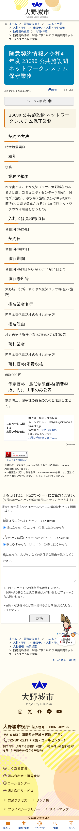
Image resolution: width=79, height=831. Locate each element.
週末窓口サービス (20, 791)
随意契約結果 (21, 31)
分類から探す (32, 23)
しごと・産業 (54, 23)
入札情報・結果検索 (25, 646)
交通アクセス (17, 800)
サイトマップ (59, 809)
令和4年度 (42, 31)
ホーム (13, 23)
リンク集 (42, 800)
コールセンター (18, 783)
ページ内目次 (36, 101)
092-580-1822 (49, 429)
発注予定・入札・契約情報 (49, 27)
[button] (8, 825)
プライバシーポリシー (24, 809)
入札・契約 (19, 27)
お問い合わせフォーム (41, 437)
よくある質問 (17, 768)
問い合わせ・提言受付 (23, 776)
